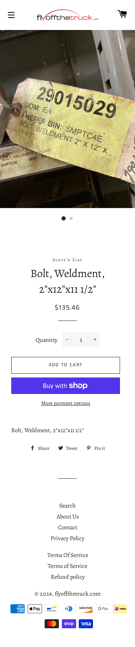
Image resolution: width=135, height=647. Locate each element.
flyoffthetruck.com (77, 594)
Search (67, 506)
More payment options (65, 403)
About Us (68, 516)
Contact (67, 527)
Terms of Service (67, 566)
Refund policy (68, 577)
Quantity (46, 340)
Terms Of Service (67, 555)
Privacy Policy (67, 538)
